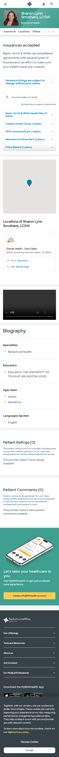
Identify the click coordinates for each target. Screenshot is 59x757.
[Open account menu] (44, 4)
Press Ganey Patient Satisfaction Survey (34, 454)
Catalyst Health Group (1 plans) (24, 123)
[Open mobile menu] (5, 4)
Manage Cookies (29, 741)
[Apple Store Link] (13, 696)
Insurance (10, 31)
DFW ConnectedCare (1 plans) (23, 131)
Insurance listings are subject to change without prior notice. (25, 82)
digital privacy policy (18, 732)
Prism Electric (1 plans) (19, 147)
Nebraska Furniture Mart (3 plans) (25, 139)
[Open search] (51, 4)
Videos (36, 31)
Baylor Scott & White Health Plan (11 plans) (26, 114)
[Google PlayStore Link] (33, 696)
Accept (29, 750)
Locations (24, 31)
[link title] (29, 4)
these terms (50, 104)
